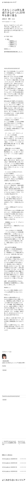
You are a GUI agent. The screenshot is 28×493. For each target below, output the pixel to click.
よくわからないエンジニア (9, 2)
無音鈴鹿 (7, 21)
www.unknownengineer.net (12, 68)
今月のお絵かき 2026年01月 (9, 459)
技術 (9, 19)
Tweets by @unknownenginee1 (11, 396)
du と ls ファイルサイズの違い (22, 441)
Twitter (4, 366)
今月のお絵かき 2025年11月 (9, 467)
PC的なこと (13, 46)
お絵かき (4, 19)
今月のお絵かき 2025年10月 (9, 471)
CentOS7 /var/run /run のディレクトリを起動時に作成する (9, 442)
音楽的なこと (13, 44)
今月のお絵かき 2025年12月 (9, 463)
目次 (8, 39)
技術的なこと (13, 41)
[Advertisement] (14, 383)
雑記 (14, 21)
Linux (13, 19)
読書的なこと (13, 42)
